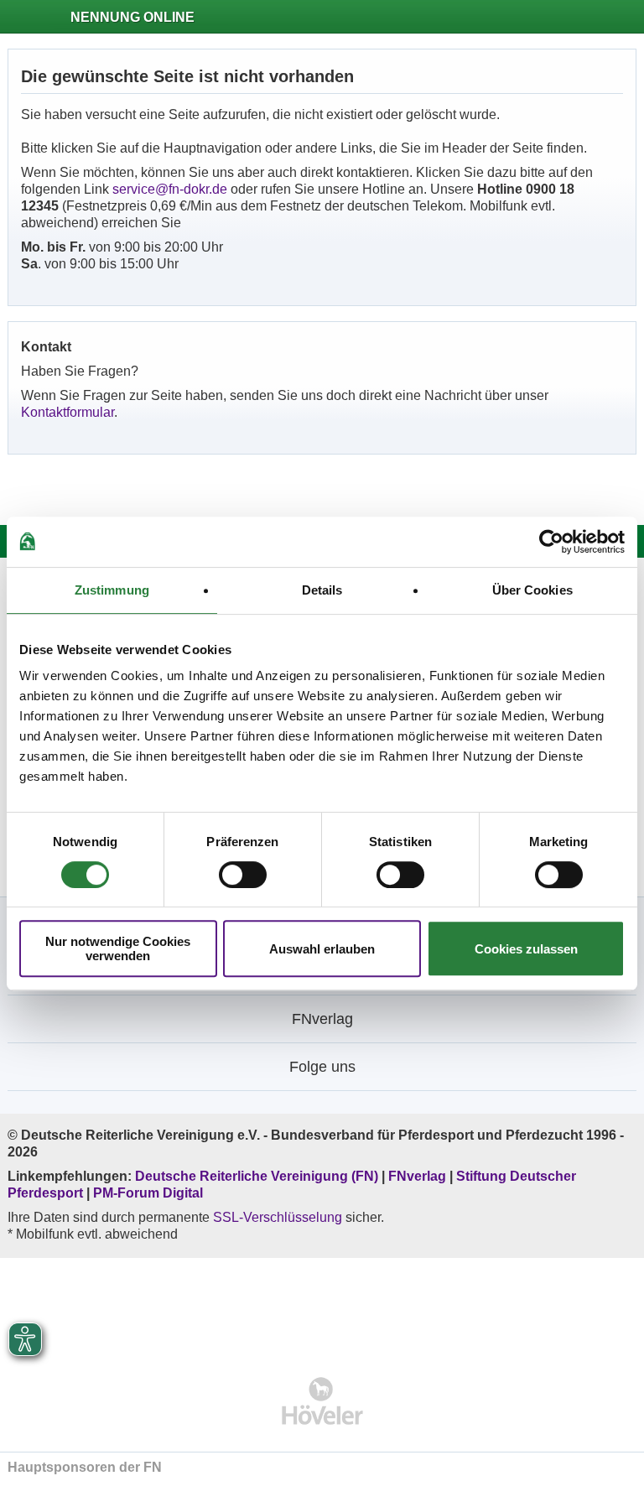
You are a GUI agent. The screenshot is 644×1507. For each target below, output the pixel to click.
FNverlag (418, 1176)
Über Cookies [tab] (532, 590)
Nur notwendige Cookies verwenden (117, 948)
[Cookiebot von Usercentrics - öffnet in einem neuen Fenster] (551, 541)
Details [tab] (322, 590)
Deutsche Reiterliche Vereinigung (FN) (256, 1176)
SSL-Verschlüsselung (277, 1217)
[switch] (243, 874)
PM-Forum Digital (148, 1193)
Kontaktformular (67, 412)
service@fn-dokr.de (169, 189)
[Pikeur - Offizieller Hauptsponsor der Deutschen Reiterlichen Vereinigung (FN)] (322, 1306)
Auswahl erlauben (322, 949)
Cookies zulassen (526, 949)
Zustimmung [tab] (112, 590)
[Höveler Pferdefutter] (322, 1401)
